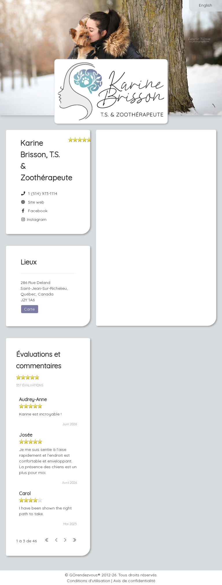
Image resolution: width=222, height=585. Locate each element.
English (205, 5)
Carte (29, 309)
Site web (35, 202)
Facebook (36, 210)
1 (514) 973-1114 (42, 193)
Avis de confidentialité (134, 580)
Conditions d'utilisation (88, 580)
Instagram (36, 219)
